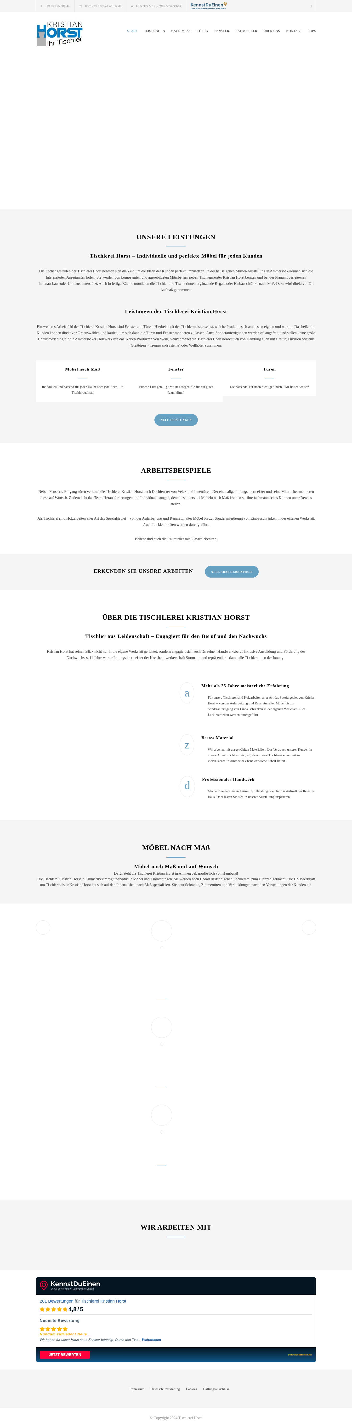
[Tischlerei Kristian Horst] (209, 5)
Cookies (191, 1389)
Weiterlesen (151, 1340)
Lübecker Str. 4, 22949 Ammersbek (158, 6)
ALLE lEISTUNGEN (176, 420)
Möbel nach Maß (82, 369)
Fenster (221, 31)
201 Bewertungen (57, 1301)
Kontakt (294, 31)
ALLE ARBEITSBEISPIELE (232, 571)
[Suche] (311, 6)
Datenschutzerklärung (165, 1389)
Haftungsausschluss (216, 1389)
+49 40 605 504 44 (57, 6)
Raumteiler (246, 31)
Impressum (137, 1389)
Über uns (271, 31)
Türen (202, 31)
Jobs (312, 31)
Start (132, 31)
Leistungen (154, 31)
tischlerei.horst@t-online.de (103, 6)
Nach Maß (181, 31)
